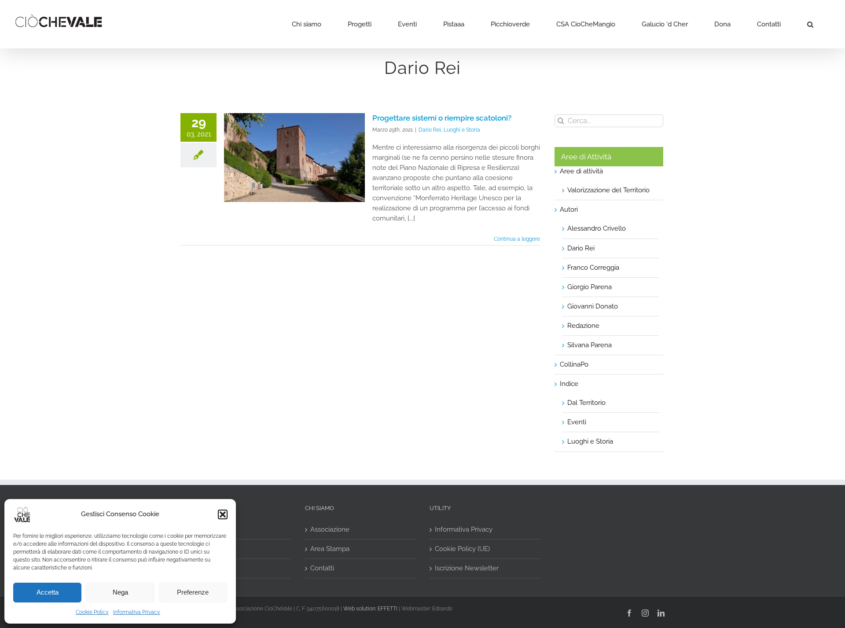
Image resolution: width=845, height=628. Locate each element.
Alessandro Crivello (596, 228)
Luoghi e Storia (462, 130)
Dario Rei (430, 130)
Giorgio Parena (589, 287)
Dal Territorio (586, 403)
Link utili (198, 549)
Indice (569, 384)
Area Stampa (329, 549)
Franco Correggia (593, 268)
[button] (222, 514)
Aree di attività (581, 171)
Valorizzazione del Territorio (608, 190)
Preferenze (193, 592)
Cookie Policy (92, 612)
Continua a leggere (517, 239)
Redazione (583, 326)
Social (195, 529)
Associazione (329, 529)
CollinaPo (574, 364)
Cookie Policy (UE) (462, 549)
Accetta (48, 592)
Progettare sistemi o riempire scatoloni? (441, 118)
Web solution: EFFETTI (370, 609)
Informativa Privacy (136, 612)
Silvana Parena (589, 345)
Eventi (576, 422)
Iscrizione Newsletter (467, 568)
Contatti (322, 568)
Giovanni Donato (592, 306)
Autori (569, 209)
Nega (120, 592)
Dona (194, 568)
